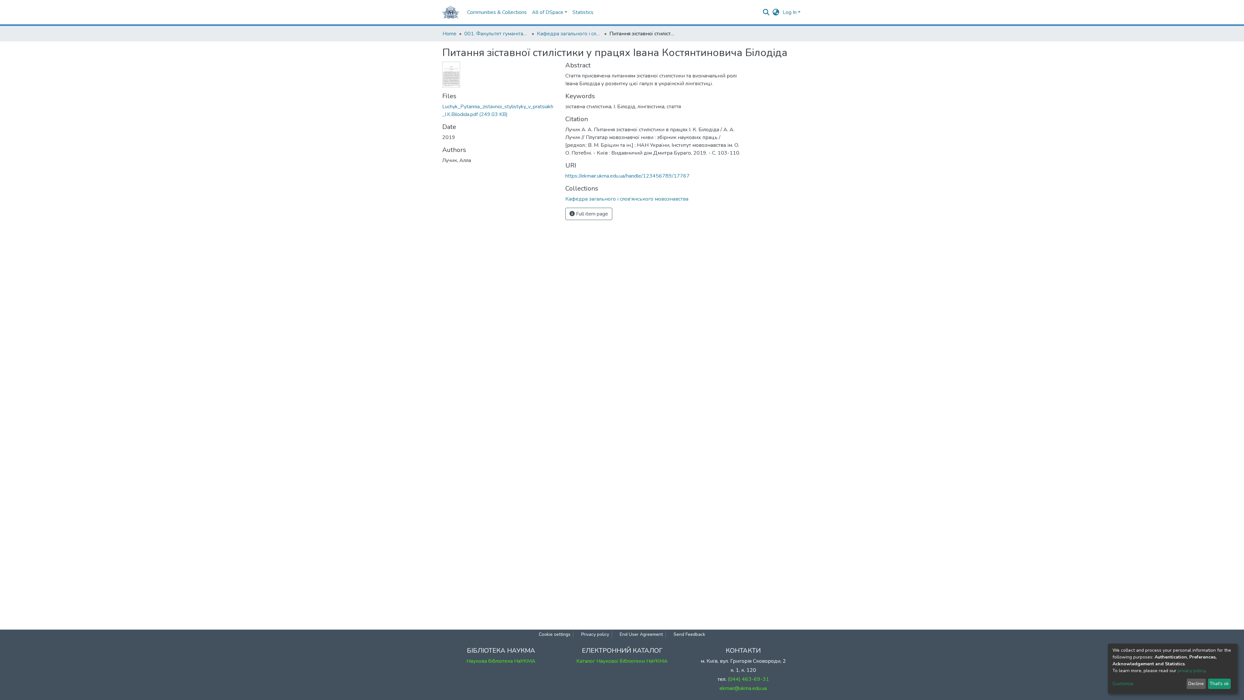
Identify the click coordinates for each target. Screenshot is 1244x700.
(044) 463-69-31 (748, 679)
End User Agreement (641, 634)
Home (449, 33)
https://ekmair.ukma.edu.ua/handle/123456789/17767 (627, 176)
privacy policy (1191, 671)
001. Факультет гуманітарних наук (496, 33)
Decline (1196, 684)
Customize (1123, 684)
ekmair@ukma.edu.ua (743, 688)
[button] (776, 12)
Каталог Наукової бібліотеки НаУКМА (622, 661)
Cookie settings (554, 634)
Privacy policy (595, 634)
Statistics (582, 12)
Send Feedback (689, 634)
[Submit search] (766, 12)
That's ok (1219, 684)
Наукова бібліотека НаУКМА (501, 661)
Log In (790, 12)
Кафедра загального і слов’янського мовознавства (569, 33)
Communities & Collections (497, 12)
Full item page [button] (591, 213)
